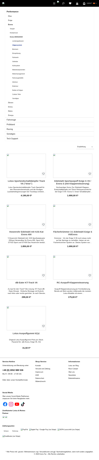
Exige (10, 20)
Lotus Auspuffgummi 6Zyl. (26, 333)
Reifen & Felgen (17, 90)
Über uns (71, 372)
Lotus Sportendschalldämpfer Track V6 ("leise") (26, 182)
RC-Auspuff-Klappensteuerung (73, 282)
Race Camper (73, 369)
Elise (10, 16)
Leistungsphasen (18, 41)
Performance (12, 12)
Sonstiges (15, 98)
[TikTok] (23, 404)
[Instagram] (11, 404)
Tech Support (12, 139)
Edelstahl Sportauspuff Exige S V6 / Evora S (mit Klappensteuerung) (72, 182)
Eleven (10, 103)
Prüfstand (11, 124)
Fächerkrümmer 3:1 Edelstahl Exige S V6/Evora (72, 233)
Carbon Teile (16, 94)
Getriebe (15, 61)
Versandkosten (44, 452)
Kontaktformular (22, 380)
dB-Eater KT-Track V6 (26, 282)
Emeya (10, 115)
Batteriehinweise (74, 378)
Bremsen (15, 49)
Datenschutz (39, 378)
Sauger (12, 29)
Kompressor (14, 33)
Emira (10, 107)
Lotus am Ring (73, 365)
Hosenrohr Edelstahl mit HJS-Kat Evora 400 (26, 233)
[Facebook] (5, 404)
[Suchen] (63, 3)
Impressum (39, 372)
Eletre (10, 111)
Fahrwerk (15, 57)
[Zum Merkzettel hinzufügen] (43, 173)
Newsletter (72, 375)
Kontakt (38, 365)
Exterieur (15, 86)
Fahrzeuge (11, 120)
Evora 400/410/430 (16, 37)
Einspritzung (16, 53)
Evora (10, 24)
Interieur (15, 82)
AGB (37, 375)
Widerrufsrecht (40, 381)
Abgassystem (17, 45)
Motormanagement (18, 74)
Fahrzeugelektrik (17, 78)
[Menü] (54, 3)
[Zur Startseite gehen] (10, 3)
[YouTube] (17, 404)
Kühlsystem (16, 65)
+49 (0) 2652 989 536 (12, 370)
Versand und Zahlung (42, 369)
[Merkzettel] (70, 3)
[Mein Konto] (77, 3)
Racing (10, 129)
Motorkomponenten (18, 70)
